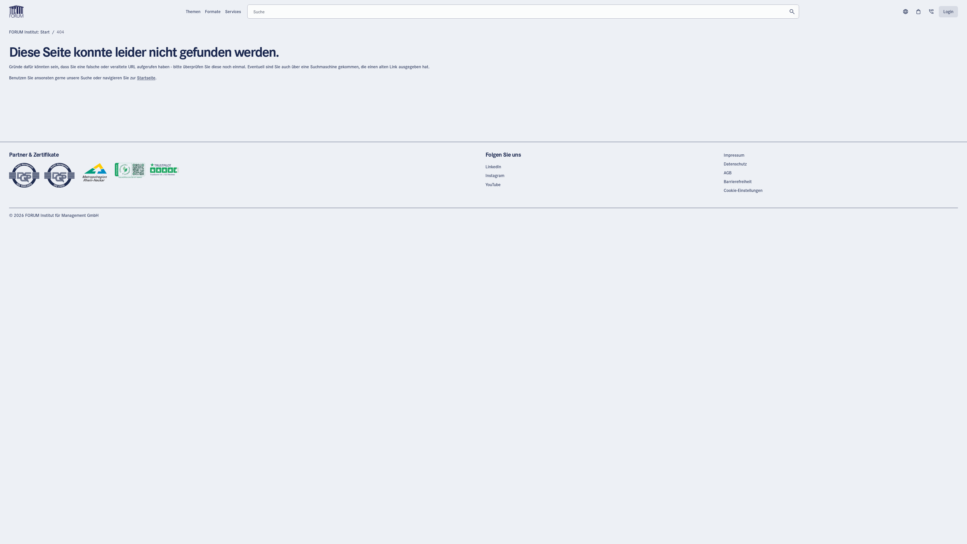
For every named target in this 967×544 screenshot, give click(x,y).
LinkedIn (493, 166)
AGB (728, 173)
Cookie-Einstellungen (743, 190)
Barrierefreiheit (738, 181)
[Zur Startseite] (16, 11)
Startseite (146, 78)
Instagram (495, 175)
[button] (905, 11)
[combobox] (523, 12)
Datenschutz (735, 164)
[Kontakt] (931, 11)
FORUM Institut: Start (29, 32)
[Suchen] (792, 11)
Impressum (734, 155)
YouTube (493, 184)
